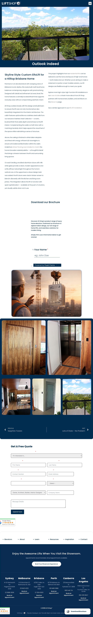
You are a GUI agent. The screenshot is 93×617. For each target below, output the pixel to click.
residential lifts (75, 74)
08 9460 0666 (53, 588)
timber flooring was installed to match (26, 147)
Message (15, 498)
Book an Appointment (9, 596)
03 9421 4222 (24, 588)
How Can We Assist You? (22, 452)
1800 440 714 (69, 590)
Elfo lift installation (75, 108)
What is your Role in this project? (27, 488)
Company (52, 488)
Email (49, 470)
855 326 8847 (83, 595)
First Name (16, 461)
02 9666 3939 (9, 592)
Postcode (15, 479)
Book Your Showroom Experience (46, 564)
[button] (90, 3)
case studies (55, 95)
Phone (14, 470)
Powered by (45, 265)
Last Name (52, 461)
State (49, 479)
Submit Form (17, 512)
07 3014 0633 (39, 592)
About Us (54, 102)
